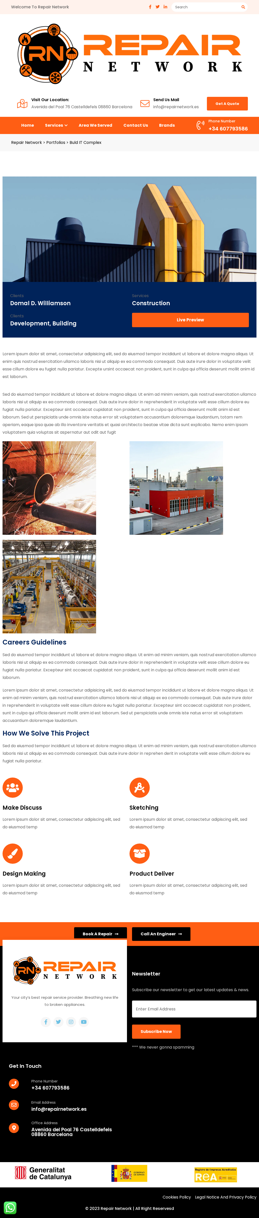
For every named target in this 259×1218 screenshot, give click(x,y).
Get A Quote (227, 103)
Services (54, 125)
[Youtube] (84, 1022)
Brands (167, 125)
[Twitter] (58, 1022)
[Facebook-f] (46, 1022)
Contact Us (135, 125)
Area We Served (95, 125)
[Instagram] (71, 1022)
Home (27, 125)
